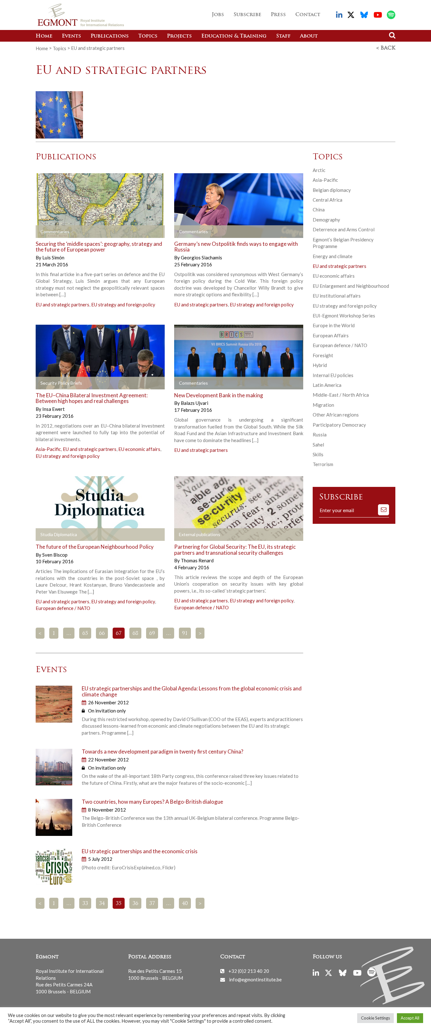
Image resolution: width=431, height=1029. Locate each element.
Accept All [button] (410, 1017)
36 (135, 903)
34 (102, 903)
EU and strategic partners (62, 304)
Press (278, 14)
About (309, 36)
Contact (307, 14)
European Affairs (331, 335)
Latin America (327, 385)
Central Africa (327, 200)
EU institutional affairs (337, 296)
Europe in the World (334, 325)
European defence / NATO (63, 608)
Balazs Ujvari (194, 403)
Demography (326, 219)
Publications (110, 36)
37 (152, 903)
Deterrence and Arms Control (344, 229)
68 (135, 633)
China (319, 209)
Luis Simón (53, 257)
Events (71, 36)
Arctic (319, 170)
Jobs (218, 14)
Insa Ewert (53, 409)
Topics (147, 36)
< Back (385, 48)
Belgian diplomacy (332, 190)
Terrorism (323, 464)
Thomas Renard (197, 560)
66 (102, 633)
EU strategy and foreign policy (123, 304)
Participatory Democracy (339, 425)
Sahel (318, 444)
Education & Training (234, 36)
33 (85, 903)
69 (152, 633)
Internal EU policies (333, 375)
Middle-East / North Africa (341, 395)
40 (185, 903)
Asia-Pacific (48, 449)
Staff (283, 36)
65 (85, 633)
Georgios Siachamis (201, 257)
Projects (179, 36)
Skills (318, 454)
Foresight (323, 355)
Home (44, 36)
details (53, 231)
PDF (53, 383)
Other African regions (336, 414)
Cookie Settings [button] (375, 1017)
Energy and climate (332, 256)
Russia (320, 434)
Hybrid (320, 365)
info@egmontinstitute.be (255, 979)
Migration (323, 405)
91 (185, 633)
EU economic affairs (139, 449)
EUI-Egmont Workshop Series (344, 315)
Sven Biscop (55, 555)
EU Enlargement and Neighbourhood (351, 286)
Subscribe (247, 14)
